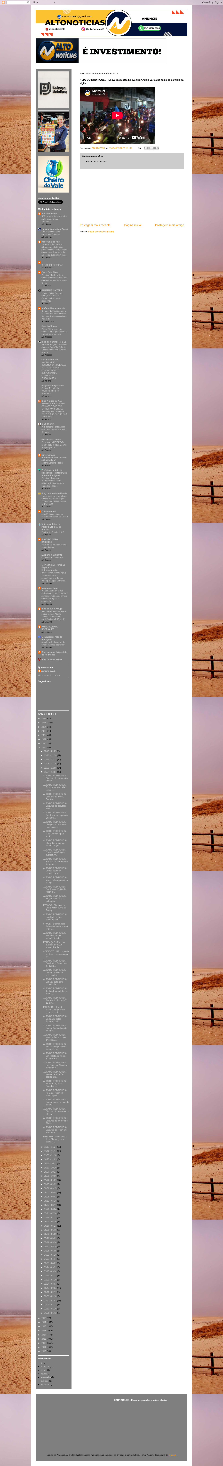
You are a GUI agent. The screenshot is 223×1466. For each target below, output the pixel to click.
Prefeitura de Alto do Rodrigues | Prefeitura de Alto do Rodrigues (54, 473)
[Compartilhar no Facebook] (154, 148)
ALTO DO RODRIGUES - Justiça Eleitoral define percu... (55, 991)
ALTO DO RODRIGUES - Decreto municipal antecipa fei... (55, 972)
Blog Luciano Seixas (51, 659)
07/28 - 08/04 (50, 1209)
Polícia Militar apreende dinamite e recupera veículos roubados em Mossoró (54, 332)
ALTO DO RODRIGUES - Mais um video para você (55, 833)
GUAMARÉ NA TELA (51, 290)
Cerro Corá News (49, 272)
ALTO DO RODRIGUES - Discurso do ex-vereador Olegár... (56, 1111)
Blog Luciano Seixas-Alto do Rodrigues (54, 653)
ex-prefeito (46, 1377)
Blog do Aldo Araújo (51, 608)
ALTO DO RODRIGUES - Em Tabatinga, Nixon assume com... (55, 1046)
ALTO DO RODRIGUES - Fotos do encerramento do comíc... (55, 861)
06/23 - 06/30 (50, 1221)
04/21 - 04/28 (50, 1255)
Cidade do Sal (48, 511)
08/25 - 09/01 (50, 1196)
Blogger (172, 1455)
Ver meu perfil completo (49, 675)
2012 (44, 1343)
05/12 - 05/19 (50, 1246)
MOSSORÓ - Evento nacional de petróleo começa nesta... (54, 1009)
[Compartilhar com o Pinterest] (157, 148)
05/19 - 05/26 (50, 1242)
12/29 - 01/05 (50, 751)
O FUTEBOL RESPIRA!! (52, 265)
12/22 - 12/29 (50, 755)
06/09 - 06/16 (50, 1230)
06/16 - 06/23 (50, 1226)
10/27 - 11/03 (50, 1159)
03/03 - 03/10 (50, 1280)
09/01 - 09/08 (50, 1192)
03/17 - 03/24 (50, 1271)
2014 (44, 1335)
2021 (44, 739)
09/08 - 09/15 (50, 1188)
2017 (44, 1322)
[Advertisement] (132, 196)
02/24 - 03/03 (50, 1284)
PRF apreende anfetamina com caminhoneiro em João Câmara (53, 429)
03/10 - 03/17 (50, 1275)
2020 (44, 743)
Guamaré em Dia (49, 359)
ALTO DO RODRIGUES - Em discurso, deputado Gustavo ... (55, 815)
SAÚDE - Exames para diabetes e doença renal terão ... (55, 926)
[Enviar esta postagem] (139, 148)
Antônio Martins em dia (53, 308)
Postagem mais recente (95, 225)
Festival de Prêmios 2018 (52, 532)
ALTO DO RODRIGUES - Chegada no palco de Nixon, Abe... (55, 824)
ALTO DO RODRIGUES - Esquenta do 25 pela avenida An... (55, 852)
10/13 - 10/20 (50, 1168)
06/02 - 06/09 (50, 1234)
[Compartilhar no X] (151, 148)
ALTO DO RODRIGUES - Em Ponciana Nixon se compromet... (55, 1065)
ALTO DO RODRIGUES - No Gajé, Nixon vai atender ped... (55, 1093)
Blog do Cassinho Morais (54, 493)
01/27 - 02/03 (50, 1300)
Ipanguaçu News (49, 588)
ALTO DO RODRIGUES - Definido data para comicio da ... (55, 982)
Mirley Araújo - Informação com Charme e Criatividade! (53, 457)
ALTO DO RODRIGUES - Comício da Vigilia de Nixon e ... (55, 889)
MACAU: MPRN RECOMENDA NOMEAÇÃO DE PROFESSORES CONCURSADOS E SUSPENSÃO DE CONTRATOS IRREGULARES (53, 370)
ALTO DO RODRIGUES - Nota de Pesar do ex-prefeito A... (55, 1037)
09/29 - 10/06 (50, 1176)
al (41, 1363)
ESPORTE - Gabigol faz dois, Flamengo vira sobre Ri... (54, 1139)
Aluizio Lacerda (49, 213)
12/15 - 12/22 (50, 759)
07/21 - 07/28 (50, 1213)
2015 (44, 1330)
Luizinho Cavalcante (51, 555)
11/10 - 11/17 (50, 1151)
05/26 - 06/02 (50, 1238)
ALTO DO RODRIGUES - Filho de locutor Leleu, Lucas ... (55, 787)
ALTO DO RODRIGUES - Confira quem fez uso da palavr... (56, 1102)
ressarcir (45, 1384)
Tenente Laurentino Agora (54, 229)
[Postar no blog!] (148, 148)
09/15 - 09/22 (50, 1184)
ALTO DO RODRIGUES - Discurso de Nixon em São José (55, 1130)
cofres (44, 1370)
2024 (44, 727)
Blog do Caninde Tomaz (53, 342)
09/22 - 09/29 (50, 1180)
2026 (44, 718)
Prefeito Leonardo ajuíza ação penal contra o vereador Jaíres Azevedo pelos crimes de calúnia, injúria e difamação (54, 596)
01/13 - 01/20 (50, 1308)
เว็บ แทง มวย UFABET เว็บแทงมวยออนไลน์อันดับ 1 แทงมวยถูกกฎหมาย (54, 445)
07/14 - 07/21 (50, 1217)
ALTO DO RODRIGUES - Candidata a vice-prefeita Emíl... (55, 917)
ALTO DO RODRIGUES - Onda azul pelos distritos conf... (55, 1019)
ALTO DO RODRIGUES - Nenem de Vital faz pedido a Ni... (55, 1074)
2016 (44, 1326)
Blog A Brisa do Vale (51, 401)
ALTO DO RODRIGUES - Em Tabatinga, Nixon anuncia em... (55, 1056)
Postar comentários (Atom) (101, 231)
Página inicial (133, 225)
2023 (44, 731)
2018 (44, 1318)
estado (44, 1374)
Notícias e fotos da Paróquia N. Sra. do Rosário (51, 527)
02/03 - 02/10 (50, 1296)
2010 (44, 1351)
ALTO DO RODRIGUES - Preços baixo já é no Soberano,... (55, 898)
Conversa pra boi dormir (52, 557)
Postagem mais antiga (169, 225)
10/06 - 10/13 (50, 1172)
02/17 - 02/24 (50, 1288)
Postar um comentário (96, 161)
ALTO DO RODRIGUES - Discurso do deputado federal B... (55, 806)
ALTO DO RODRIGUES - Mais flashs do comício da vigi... (55, 880)
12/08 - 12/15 (50, 763)
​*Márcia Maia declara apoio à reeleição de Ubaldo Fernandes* (54, 219)
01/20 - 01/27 (50, 1304)
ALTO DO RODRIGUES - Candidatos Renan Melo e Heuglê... (55, 963)
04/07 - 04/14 (50, 1259)
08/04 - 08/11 (50, 1205)
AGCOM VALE (48, 671)
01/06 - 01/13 (50, 1313)
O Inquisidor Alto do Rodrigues (51, 638)
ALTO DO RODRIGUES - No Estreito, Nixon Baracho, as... (55, 1083)
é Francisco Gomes (51, 439)
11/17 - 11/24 (50, 1147)
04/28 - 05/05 (50, 1251)
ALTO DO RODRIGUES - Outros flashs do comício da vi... (55, 871)
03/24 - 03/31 (50, 1267)
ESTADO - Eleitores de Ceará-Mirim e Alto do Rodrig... (54, 908)
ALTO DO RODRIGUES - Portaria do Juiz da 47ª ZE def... (55, 1000)
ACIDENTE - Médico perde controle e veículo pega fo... (56, 954)
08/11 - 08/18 (50, 1201)
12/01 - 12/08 (50, 768)
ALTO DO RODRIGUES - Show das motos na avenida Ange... (55, 843)
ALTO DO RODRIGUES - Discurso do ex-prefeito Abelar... (55, 778)
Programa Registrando (52, 385)
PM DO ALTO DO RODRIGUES (49, 628)
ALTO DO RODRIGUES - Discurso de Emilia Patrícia (55, 796)
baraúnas (45, 1366)
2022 (44, 735)
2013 (44, 1339)
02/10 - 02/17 (50, 1292)
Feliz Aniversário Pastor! (52, 463)
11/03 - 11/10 (50, 1155)
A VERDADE (47, 424)
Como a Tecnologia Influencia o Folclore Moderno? (50, 391)
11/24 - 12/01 (50, 772)
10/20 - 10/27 (50, 1163)
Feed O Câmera (49, 326)
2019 (44, 747)
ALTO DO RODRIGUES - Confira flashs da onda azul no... (55, 1028)
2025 (44, 722)
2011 (44, 1347)
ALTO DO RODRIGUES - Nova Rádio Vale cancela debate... (55, 935)
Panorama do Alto (50, 242)
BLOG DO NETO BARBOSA (49, 540)
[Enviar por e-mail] (145, 148)
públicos (44, 1381)
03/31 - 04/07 (50, 1263)
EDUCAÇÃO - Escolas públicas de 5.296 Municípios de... (54, 945)
